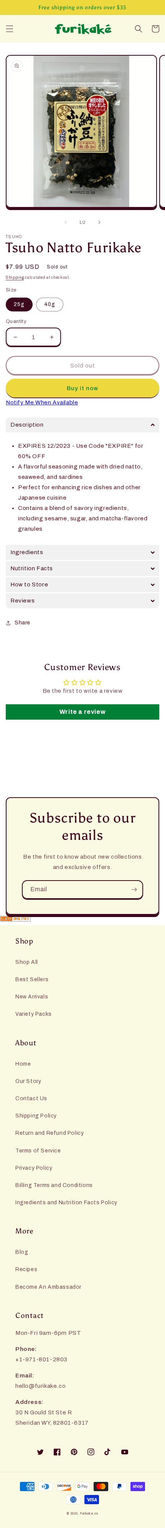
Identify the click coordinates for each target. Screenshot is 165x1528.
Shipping (15, 277)
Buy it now (82, 388)
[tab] (82, 424)
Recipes (26, 1269)
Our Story (28, 1081)
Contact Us (31, 1098)
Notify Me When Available (42, 402)
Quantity (16, 321)
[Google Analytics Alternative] (82, 920)
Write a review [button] (82, 712)
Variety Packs (33, 1014)
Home (23, 1064)
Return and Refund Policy (49, 1133)
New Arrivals (31, 997)
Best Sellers (31, 979)
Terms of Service (38, 1151)
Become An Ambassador (48, 1287)
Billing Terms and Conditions (54, 1185)
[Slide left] (65, 222)
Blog (21, 1252)
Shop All (26, 962)
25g (19, 304)
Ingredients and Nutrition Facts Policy (66, 1202)
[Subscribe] (133, 889)
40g (49, 304)
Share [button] (22, 623)
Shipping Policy (36, 1116)
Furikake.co (89, 1513)
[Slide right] (99, 222)
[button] (9, 28)
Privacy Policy (33, 1168)
